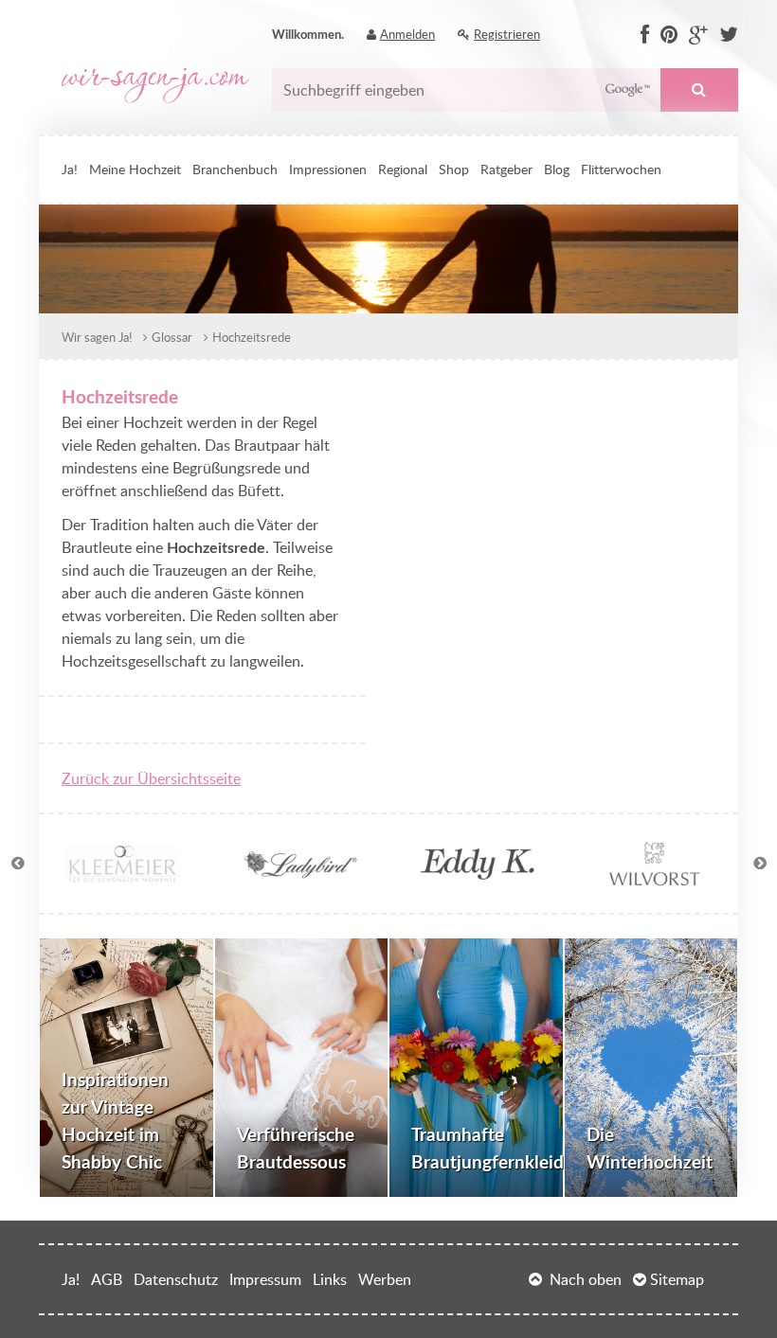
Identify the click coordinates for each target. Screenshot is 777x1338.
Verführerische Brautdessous (295, 1147)
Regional (402, 168)
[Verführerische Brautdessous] (301, 1068)
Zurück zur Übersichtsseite (151, 778)
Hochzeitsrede (251, 337)
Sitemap (677, 1279)
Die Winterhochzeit (650, 1147)
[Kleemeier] (123, 878)
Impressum (265, 1279)
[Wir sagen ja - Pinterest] (669, 35)
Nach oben (586, 1279)
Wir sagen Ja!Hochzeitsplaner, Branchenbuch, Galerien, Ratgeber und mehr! (155, 85)
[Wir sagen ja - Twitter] (728, 35)
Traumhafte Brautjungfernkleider (487, 1147)
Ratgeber (506, 168)
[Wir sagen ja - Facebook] (645, 35)
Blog (556, 168)
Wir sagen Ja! (97, 337)
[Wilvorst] (654, 878)
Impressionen (328, 168)
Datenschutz (176, 1279)
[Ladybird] (300, 878)
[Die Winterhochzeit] (651, 1068)
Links (330, 1279)
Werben (384, 1279)
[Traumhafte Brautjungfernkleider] (476, 1068)
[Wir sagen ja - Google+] (698, 35)
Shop (454, 168)
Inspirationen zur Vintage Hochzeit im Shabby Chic (115, 1119)
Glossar (172, 337)
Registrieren (507, 34)
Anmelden (407, 34)
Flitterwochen (621, 168)
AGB (106, 1279)
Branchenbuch (235, 168)
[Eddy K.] (477, 878)
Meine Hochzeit (135, 168)
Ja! (70, 168)
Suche (699, 90)
